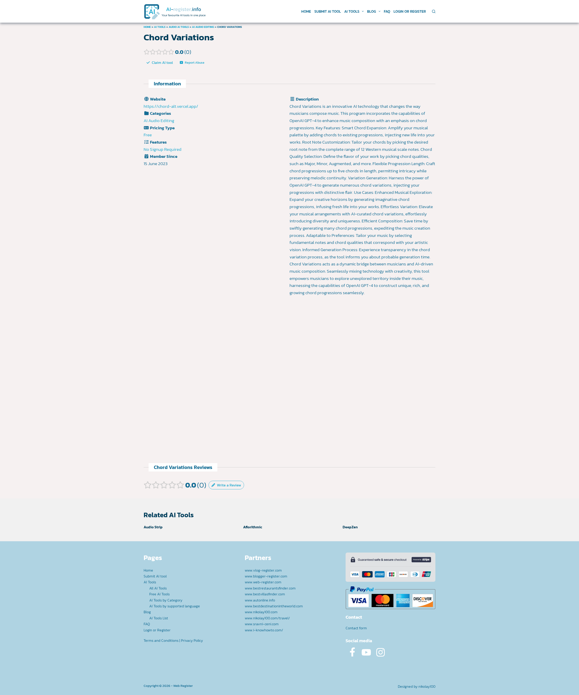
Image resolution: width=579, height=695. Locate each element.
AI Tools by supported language (174, 606)
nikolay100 (426, 686)
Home (306, 11)
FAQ (387, 11)
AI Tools (351, 11)
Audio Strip (153, 527)
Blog (371, 11)
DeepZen (350, 527)
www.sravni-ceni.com (262, 624)
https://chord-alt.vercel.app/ (171, 106)
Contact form (356, 628)
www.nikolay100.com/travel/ (267, 618)
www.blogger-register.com (266, 576)
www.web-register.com (263, 582)
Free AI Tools (159, 594)
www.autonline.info (260, 600)
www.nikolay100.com (261, 612)
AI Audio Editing (203, 27)
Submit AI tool (327, 11)
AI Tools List (158, 618)
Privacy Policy (192, 640)
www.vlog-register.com (263, 570)
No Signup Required (162, 149)
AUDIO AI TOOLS (179, 27)
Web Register (183, 685)
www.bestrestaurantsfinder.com (270, 588)
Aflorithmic (252, 527)
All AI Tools (158, 588)
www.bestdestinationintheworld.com (274, 606)
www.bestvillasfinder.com (265, 594)
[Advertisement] (362, 345)
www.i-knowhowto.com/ (264, 630)
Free (148, 135)
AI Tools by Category (165, 600)
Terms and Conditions (161, 640)
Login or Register (410, 11)
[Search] (433, 11)
